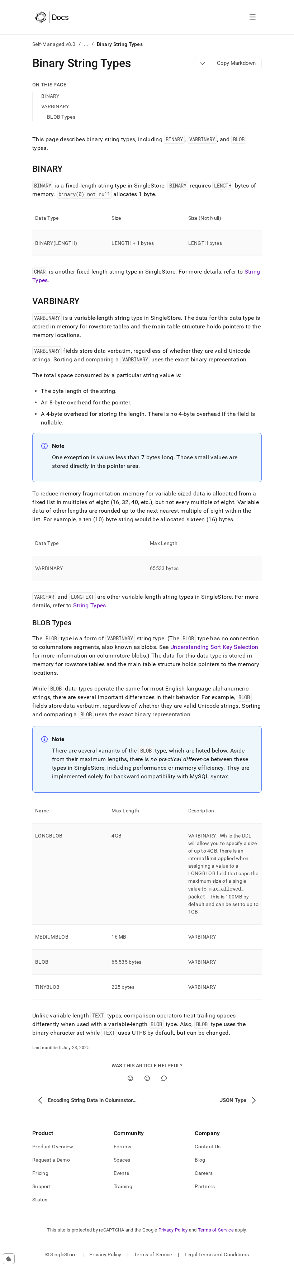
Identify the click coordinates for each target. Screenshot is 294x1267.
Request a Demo (51, 1160)
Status (40, 1199)
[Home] (51, 17)
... (86, 44)
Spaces (122, 1160)
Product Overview (52, 1146)
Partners (205, 1186)
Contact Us (207, 1146)
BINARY (50, 96)
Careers (204, 1173)
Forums (123, 1146)
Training (123, 1186)
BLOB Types (61, 117)
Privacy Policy (173, 1230)
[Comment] (164, 1078)
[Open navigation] (252, 17)
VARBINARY (55, 106)
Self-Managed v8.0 (54, 44)
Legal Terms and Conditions (217, 1254)
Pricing (40, 1173)
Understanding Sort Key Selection (214, 647)
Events (121, 1173)
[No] (147, 1078)
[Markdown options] (202, 63)
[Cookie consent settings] (9, 1258)
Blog (200, 1160)
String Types (89, 605)
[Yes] (130, 1078)
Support (41, 1186)
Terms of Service (216, 1230)
